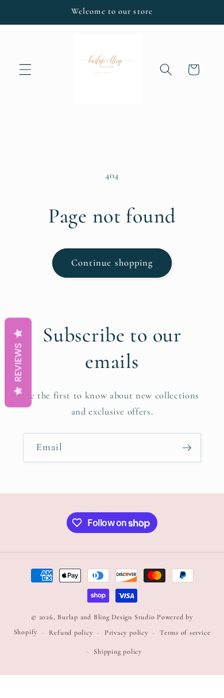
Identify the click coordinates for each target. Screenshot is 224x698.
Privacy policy (126, 632)
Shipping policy (118, 651)
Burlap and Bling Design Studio (106, 617)
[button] (25, 69)
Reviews (18, 362)
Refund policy (70, 632)
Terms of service (185, 632)
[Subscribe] (186, 448)
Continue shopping (112, 263)
